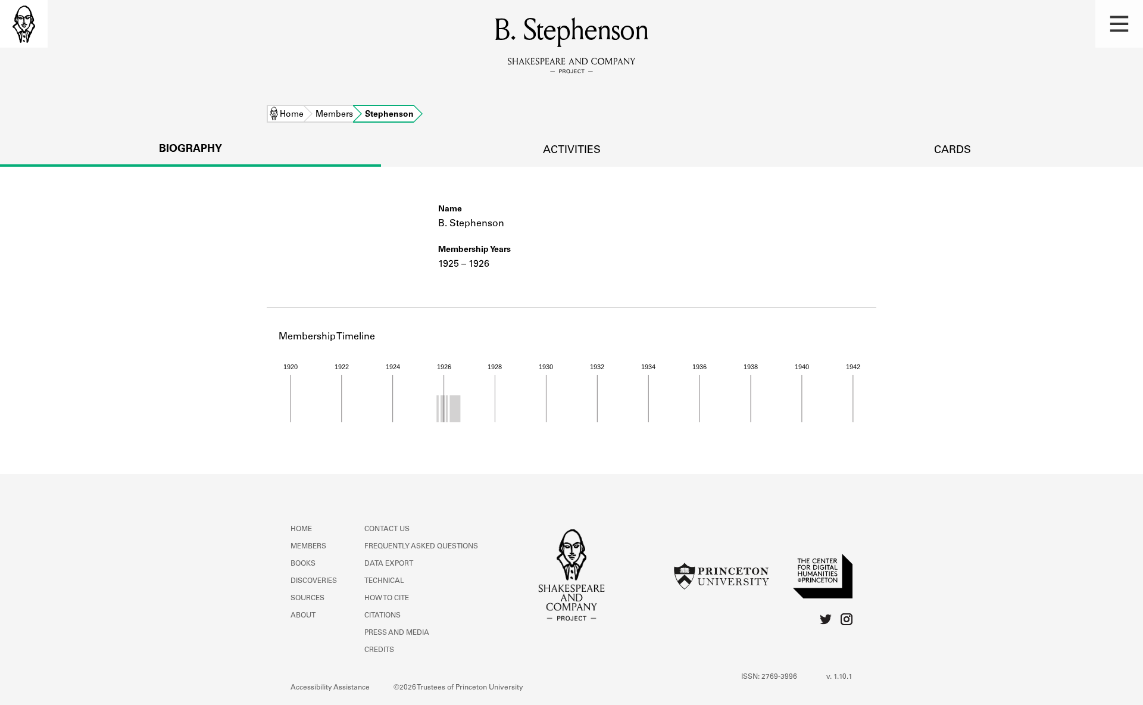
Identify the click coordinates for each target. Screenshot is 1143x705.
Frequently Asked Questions (421, 546)
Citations (382, 615)
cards (952, 150)
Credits (379, 650)
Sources (307, 598)
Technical (384, 581)
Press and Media (396, 633)
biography (190, 149)
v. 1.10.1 (839, 677)
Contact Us (387, 529)
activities (572, 150)
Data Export (388, 563)
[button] (1119, 24)
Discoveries (314, 581)
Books (303, 563)
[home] (24, 24)
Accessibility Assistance (330, 687)
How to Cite (386, 598)
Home (292, 115)
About (303, 615)
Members (334, 115)
